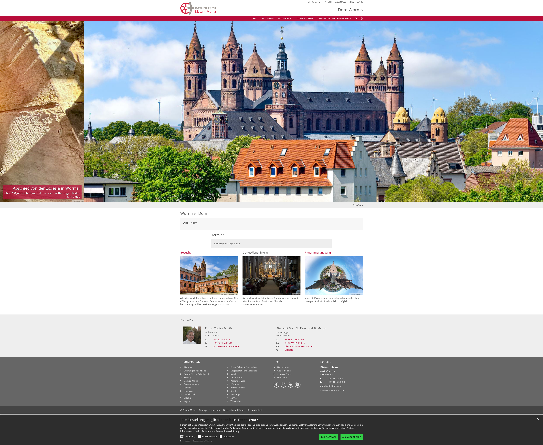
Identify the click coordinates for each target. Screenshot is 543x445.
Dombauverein (305, 18)
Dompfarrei (284, 18)
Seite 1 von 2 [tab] (269, 199)
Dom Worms (358, 205)
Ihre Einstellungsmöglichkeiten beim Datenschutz (219, 420)
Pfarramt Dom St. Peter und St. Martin (301, 328)
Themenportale (190, 361)
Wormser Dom (193, 213)
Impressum (185, 441)
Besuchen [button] (267, 18)
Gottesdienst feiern (255, 252)
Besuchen (186, 252)
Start (253, 18)
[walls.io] (297, 385)
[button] (333, 19)
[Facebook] (276, 385)
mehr (277, 361)
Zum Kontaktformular (330, 385)
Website (289, 349)
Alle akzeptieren (351, 436)
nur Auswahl (328, 436)
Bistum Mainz (329, 367)
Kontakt (186, 319)
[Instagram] (283, 385)
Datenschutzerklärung (227, 431)
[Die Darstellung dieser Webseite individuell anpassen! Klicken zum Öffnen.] (360, 19)
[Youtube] (290, 385)
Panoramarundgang (318, 252)
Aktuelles (190, 223)
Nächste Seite (537, 111)
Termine (217, 235)
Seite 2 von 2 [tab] (274, 199)
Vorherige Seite (5, 111)
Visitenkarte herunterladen (333, 390)
